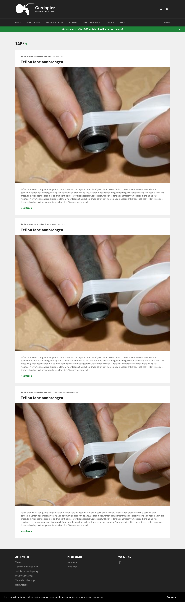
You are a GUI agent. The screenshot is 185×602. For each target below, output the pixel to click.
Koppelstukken (90, 22)
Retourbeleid (21, 584)
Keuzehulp (72, 562)
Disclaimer (72, 566)
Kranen (73, 22)
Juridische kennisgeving (26, 571)
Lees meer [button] (98, 597)
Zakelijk (124, 22)
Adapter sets (33, 22)
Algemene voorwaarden (26, 566)
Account (167, 22)
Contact (110, 22)
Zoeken (18, 562)
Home (18, 22)
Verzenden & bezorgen (25, 580)
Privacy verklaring (24, 575)
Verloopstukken (54, 22)
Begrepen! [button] (171, 597)
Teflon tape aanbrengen (42, 62)
